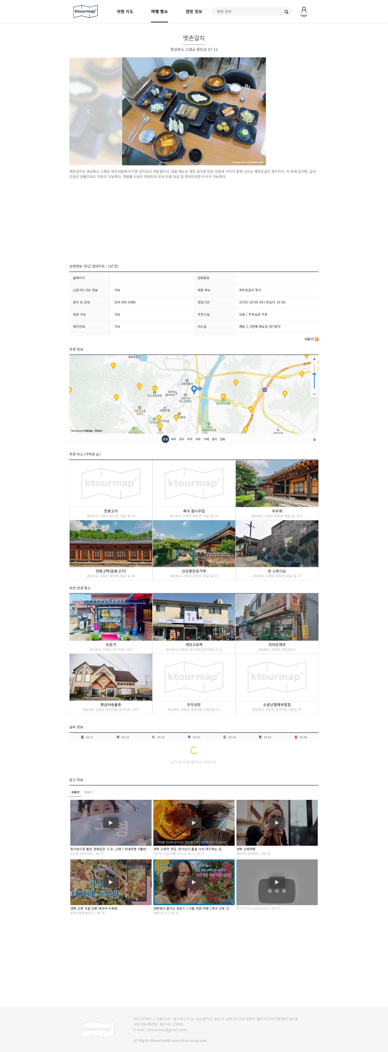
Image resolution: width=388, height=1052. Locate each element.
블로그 (89, 792)
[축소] (314, 393)
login (303, 15)
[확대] (314, 359)
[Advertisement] (194, 221)
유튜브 (75, 792)
